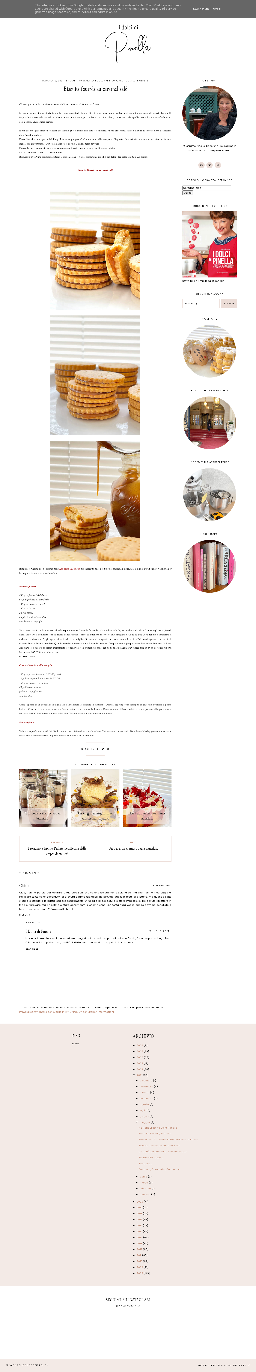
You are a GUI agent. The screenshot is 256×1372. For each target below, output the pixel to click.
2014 (140, 1237)
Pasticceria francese (133, 80)
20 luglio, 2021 (158, 931)
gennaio (145, 1194)
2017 (140, 1219)
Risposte (31, 922)
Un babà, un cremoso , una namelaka (162, 1151)
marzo (144, 1182)
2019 (140, 1207)
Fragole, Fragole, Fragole (155, 1133)
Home (76, 1043)
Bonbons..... (146, 1163)
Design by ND (241, 1365)
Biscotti (72, 80)
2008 (140, 1273)
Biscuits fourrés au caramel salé (159, 1145)
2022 (140, 1069)
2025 (140, 1051)
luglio (143, 1110)
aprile (144, 1176)
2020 (140, 1201)
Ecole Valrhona (106, 80)
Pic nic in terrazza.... (151, 1157)
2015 (140, 1231)
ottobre (145, 1092)
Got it (217, 8)
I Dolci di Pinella (38, 931)
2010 (140, 1261)
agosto (145, 1104)
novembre (147, 1086)
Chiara (24, 885)
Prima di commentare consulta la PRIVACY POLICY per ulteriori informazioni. (67, 1012)
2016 (140, 1225)
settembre (147, 1098)
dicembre (146, 1080)
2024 (140, 1057)
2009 (140, 1267)
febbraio (146, 1188)
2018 (140, 1213)
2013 (140, 1243)
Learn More (201, 8)
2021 (140, 1075)
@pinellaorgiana (128, 1305)
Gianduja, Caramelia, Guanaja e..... (161, 1169)
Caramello (86, 80)
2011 (139, 1255)
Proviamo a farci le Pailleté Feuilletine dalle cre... (169, 1139)
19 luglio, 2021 (162, 885)
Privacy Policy (16, 1365)
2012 (140, 1249)
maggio (145, 1122)
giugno (144, 1116)
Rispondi (25, 914)
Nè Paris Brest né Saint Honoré (158, 1128)
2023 (140, 1063)
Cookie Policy (38, 1365)
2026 (140, 1045)
